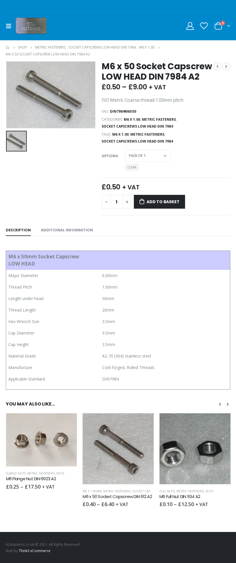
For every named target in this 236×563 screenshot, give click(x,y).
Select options (67, 423)
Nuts (60, 473)
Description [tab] (18, 229)
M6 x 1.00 (132, 119)
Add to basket (162, 202)
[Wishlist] (204, 26)
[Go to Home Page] (8, 47)
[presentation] (219, 403)
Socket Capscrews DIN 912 (153, 491)
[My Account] (190, 26)
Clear (131, 167)
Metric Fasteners (159, 119)
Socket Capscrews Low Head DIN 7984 (137, 126)
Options (110, 155)
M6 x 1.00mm (92, 491)
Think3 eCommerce (34, 550)
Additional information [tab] (67, 229)
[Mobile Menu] (10, 26)
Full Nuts (167, 491)
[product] (41, 439)
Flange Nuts (16, 473)
